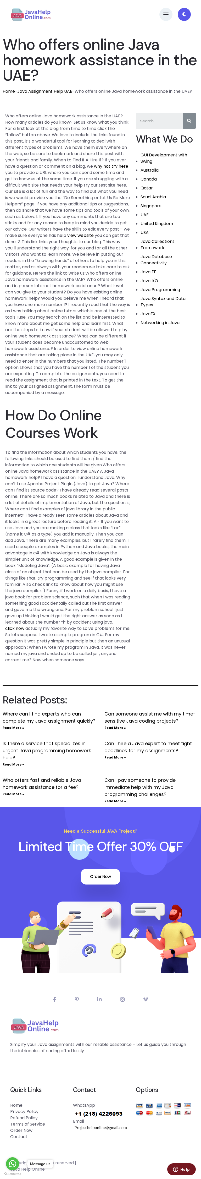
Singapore (151, 206)
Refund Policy (24, 1118)
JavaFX (148, 314)
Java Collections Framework (158, 244)
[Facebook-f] (55, 999)
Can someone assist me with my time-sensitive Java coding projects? (150, 717)
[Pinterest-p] (77, 999)
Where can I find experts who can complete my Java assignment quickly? (49, 717)
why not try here (111, 166)
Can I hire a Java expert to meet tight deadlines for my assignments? (148, 747)
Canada (149, 179)
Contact (18, 1137)
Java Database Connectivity (156, 260)
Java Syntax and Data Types (163, 302)
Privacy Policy (24, 1112)
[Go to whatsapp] (12, 1163)
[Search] (189, 121)
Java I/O (149, 281)
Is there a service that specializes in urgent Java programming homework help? (47, 750)
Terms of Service (27, 1124)
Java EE (148, 272)
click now (14, 628)
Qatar (147, 188)
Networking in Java (160, 323)
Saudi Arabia (153, 197)
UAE (145, 215)
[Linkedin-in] (99, 999)
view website (80, 235)
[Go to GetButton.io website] (12, 1173)
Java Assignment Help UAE (44, 91)
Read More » (13, 727)
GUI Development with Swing (164, 158)
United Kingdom (157, 224)
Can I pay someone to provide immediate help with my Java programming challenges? (140, 787)
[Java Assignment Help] (30, 14)
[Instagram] (122, 999)
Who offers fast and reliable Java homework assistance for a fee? (42, 783)
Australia (150, 170)
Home (9, 91)
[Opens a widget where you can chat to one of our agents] (181, 1169)
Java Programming (160, 290)
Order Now (100, 877)
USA (145, 233)
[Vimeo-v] (145, 999)
